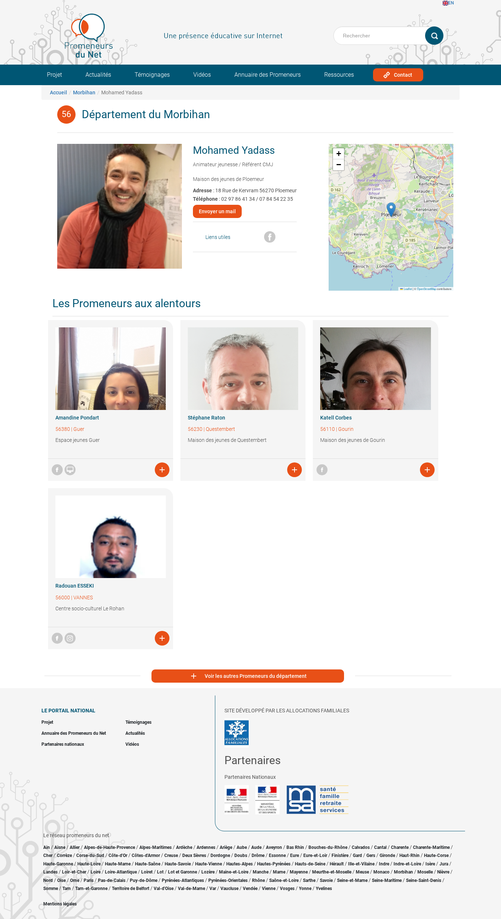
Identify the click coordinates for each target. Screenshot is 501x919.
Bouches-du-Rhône (327, 847)
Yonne (305, 888)
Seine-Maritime (387, 880)
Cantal (380, 847)
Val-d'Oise (163, 888)
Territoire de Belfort (130, 888)
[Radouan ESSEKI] (110, 536)
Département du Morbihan (146, 114)
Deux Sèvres (194, 855)
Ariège (226, 847)
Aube (242, 847)
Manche (260, 872)
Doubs (240, 855)
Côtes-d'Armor (146, 855)
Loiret (147, 872)
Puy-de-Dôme (143, 880)
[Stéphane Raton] (243, 368)
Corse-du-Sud (90, 855)
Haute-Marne (118, 864)
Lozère (208, 872)
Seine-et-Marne (352, 880)
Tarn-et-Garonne (91, 888)
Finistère (340, 855)
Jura (443, 864)
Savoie (326, 880)
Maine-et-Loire (233, 872)
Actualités (98, 74)
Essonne (277, 855)
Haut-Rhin (409, 855)
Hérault (337, 864)
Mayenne (299, 872)
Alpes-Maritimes (155, 847)
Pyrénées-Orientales (228, 880)
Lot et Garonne (182, 872)
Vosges (287, 888)
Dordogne (220, 855)
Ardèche (184, 847)
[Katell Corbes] (375, 368)
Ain (47, 847)
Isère (430, 864)
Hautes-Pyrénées (273, 864)
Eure (294, 855)
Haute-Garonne (58, 864)
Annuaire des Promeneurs (267, 74)
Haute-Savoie (178, 864)
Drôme (258, 855)
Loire (95, 872)
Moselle (425, 872)
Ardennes (206, 847)
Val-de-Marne (191, 888)
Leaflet (407, 289)
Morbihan (84, 92)
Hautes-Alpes (239, 864)
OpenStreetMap (426, 289)
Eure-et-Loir (315, 855)
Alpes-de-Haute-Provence (109, 847)
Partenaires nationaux (62, 744)
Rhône (258, 880)
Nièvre (443, 872)
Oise (61, 880)
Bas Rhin (295, 847)
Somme (50, 888)
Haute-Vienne (208, 864)
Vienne (268, 888)
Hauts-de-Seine (310, 864)
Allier (75, 847)
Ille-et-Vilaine (361, 864)
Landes (50, 872)
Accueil (58, 92)
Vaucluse (229, 888)
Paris (89, 880)
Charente (400, 847)
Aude (256, 847)
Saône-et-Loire (284, 880)
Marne (279, 872)
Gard (357, 855)
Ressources (339, 74)
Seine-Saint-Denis (423, 880)
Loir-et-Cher (74, 872)
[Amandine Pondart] (110, 368)
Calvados (361, 847)
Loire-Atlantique (121, 872)
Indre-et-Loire (407, 864)
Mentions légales (60, 904)
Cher (47, 855)
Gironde (387, 855)
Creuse (171, 855)
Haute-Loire (88, 864)
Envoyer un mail (217, 211)
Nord (48, 880)
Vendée (250, 888)
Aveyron (274, 847)
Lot (160, 872)
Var (212, 888)
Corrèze (64, 855)
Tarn (66, 888)
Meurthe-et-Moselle (331, 872)
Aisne (59, 847)
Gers (370, 855)
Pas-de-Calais (111, 880)
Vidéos (202, 74)
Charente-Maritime (431, 847)
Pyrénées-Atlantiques (183, 880)
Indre (384, 864)
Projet (54, 74)
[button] (391, 209)
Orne (74, 880)
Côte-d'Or (118, 855)
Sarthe (309, 880)
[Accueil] (89, 35)
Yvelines (324, 888)
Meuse (362, 872)
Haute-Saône (147, 864)
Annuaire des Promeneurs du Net (73, 733)
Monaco (381, 872)
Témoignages (152, 74)
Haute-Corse (436, 855)
